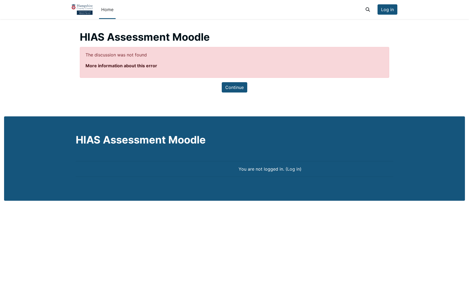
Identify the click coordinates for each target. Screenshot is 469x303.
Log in (387, 9)
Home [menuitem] (107, 9)
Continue (234, 87)
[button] (368, 9)
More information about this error (121, 65)
